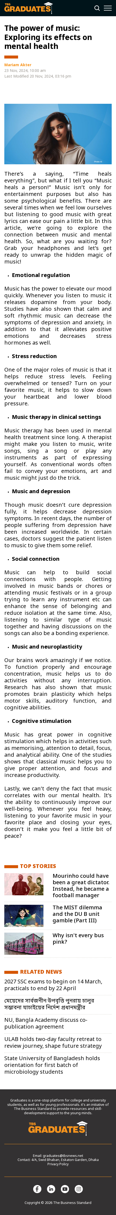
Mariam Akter (17, 65)
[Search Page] (97, 8)
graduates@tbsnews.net (63, 1156)
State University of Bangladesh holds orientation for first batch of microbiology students (52, 1065)
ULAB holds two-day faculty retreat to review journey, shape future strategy (53, 1043)
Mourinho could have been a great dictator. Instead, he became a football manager (81, 886)
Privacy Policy (58, 1164)
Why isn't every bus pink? (78, 939)
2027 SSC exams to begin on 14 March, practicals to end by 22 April (53, 985)
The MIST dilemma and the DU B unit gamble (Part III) (77, 914)
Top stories (38, 866)
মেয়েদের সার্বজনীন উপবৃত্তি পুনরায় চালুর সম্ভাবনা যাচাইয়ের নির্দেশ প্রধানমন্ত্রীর (49, 1005)
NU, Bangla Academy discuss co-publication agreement (45, 1024)
